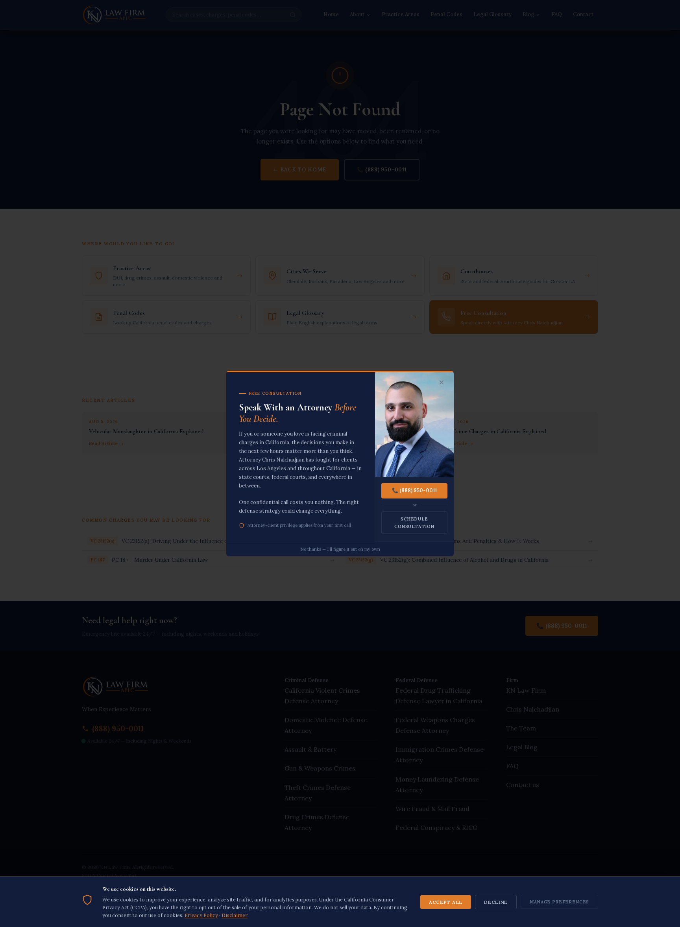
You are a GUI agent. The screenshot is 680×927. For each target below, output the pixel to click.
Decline (496, 902)
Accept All (445, 902)
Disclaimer (235, 915)
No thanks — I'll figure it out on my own (340, 549)
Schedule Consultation (414, 522)
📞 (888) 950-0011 (414, 490)
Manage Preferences (559, 902)
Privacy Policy (201, 915)
